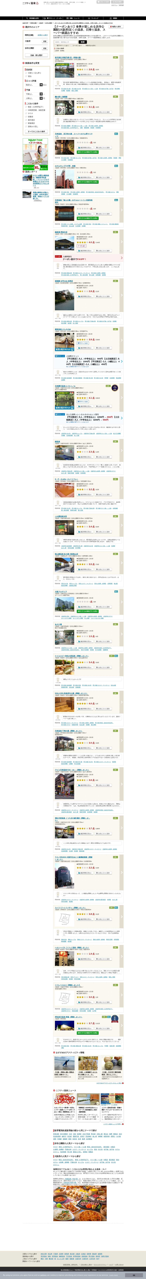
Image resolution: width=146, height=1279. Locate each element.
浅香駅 (63, 380)
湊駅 (81, 127)
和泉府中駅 (64, 226)
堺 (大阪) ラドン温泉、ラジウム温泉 (71, 224)
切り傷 (69, 1152)
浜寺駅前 (89, 1139)
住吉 (120, 1134)
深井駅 (104, 275)
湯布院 (98, 1256)
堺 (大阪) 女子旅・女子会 (106, 88)
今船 (74, 1134)
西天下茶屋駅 (85, 650)
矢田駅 (77, 473)
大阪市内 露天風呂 (66, 812)
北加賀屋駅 (69, 435)
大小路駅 (63, 160)
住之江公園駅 (117, 433)
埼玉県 (50, 1254)
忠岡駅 (84, 226)
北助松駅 (77, 687)
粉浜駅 (76, 851)
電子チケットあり (63, 45)
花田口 (113, 1136)
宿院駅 (115, 158)
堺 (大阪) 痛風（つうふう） (100, 224)
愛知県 (94, 1254)
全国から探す (43, 35)
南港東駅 (118, 1046)
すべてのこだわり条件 (36, 131)
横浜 (42, 1259)
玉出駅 (71, 851)
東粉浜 (115, 1134)
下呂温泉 (69, 1256)
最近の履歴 (117, 2)
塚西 (110, 1134)
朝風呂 (90, 1152)
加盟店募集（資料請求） (70, 1264)
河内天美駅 (71, 548)
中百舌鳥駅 (77, 763)
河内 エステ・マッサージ (86, 583)
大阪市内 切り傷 (77, 546)
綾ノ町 (95, 1136)
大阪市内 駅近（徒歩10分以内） (70, 650)
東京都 (72, 1254)
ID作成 (121, 5)
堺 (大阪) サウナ (65, 724)
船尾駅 (68, 90)
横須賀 (51, 1259)
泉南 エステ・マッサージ (84, 939)
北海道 (83, 1254)
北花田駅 (112, 378)
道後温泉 (85, 1256)
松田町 (79, 1134)
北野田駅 (110, 583)
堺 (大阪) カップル (75, 158)
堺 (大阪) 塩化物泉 (66, 378)
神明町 (100, 1136)
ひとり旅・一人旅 (80, 1147)
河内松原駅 (64, 979)
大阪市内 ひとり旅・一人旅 (104, 433)
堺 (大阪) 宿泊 (65, 158)
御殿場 (72, 1259)
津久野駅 (117, 88)
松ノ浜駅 (75, 323)
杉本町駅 (83, 473)
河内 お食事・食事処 (100, 583)
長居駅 (95, 812)
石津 (79, 1139)
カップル (90, 1149)
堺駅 (120, 158)
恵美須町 (56, 1134)
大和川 (82, 1136)
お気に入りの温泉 (103, 2)
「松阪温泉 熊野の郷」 (70, 1182)
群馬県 (66, 1254)
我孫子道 (76, 1136)
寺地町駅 (98, 127)
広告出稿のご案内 (86, 1264)
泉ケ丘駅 (91, 275)
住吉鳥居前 (57, 1136)
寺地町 (59, 1139)
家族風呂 (31, 123)
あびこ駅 (63, 473)
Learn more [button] (113, 1275)
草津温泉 (44, 1256)
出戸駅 (94, 1011)
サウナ (55, 1147)
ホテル (117, 1149)
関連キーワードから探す (31, 1261)
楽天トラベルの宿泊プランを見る (87, 152)
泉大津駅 (63, 323)
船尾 (83, 1139)
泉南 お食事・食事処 (99, 939)
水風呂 (113, 1147)
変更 (44, 41)
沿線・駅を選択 (36, 55)
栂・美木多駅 (84, 275)
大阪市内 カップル (77, 433)
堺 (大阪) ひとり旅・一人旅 (90, 88)
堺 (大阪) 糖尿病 (114, 224)
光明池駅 (98, 275)
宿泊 (95, 1149)
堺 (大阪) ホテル (110, 192)
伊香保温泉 (76, 1256)
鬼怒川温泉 (105, 1256)
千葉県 (55, 1254)
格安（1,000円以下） (66, 1147)
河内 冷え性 (64, 583)
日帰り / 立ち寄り (34, 73)
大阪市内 (78, 1259)
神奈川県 (44, 1254)
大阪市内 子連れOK (89, 433)
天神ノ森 (100, 1134)
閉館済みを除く (91, 45)
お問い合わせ (119, 1264)
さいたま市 (60, 1259)
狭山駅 (116, 583)
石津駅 (63, 90)
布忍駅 (71, 979)
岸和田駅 (116, 939)
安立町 (69, 1136)
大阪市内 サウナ (111, 471)
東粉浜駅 (81, 851)
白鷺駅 (71, 763)
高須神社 (88, 1136)
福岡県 (100, 1254)
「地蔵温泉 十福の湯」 (71, 1179)
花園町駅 (105, 650)
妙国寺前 (107, 1136)
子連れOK (68, 1149)
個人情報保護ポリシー (67, 1270)
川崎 (46, 1259)
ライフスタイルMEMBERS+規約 (107, 1270)
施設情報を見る (85, 74)
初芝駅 (114, 762)
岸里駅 (92, 650)
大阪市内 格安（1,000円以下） (103, 648)
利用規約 (94, 1270)
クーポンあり (77, 45)
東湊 (69, 1139)
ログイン (114, 5)
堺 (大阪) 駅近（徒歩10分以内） (95, 192)
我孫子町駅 (71, 473)
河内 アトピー (75, 977)
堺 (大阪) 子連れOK (90, 321)
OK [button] (134, 1275)
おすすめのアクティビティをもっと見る (109, 1083)
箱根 (49, 1256)
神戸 (97, 1259)
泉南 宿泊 (64, 939)
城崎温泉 (62, 1256)
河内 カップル (73, 583)
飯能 (67, 1259)
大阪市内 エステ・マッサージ (69, 810)
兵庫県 (61, 1254)
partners (43, 1275)
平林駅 (63, 435)
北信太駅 (71, 687)
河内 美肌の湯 (65, 977)
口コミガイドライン (100, 1264)
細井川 (64, 1136)
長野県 (89, 1254)
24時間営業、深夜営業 (36, 110)
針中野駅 (77, 548)
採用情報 (121, 1270)
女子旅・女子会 (109, 1149)
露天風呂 (106, 1147)
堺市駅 (106, 378)
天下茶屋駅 (98, 650)
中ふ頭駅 (86, 618)
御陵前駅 (86, 127)
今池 (70, 1134)
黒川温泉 (92, 1256)
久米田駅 (77, 226)
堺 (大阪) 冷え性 (76, 88)
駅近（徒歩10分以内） (94, 1147)
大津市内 (92, 1259)
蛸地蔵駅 (63, 941)
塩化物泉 (63, 1152)
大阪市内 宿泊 (65, 616)
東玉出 (106, 1134)
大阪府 (78, 1254)
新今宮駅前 (64, 1134)
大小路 (118, 1136)
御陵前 (65, 1139)
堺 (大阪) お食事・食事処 (96, 126)
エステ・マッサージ (79, 1149)
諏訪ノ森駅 (75, 90)
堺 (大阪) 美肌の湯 (66, 273)
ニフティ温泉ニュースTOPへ (112, 1124)
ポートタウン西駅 (66, 618)
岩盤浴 (85, 1152)
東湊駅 (92, 127)
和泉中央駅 (73, 510)
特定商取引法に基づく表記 (82, 1270)
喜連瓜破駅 (75, 1011)
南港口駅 (112, 1046)
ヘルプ (111, 1264)
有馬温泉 (55, 1256)
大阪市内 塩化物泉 (66, 546)
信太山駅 (71, 226)
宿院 (54, 1139)
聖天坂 (93, 1134)
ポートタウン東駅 (78, 618)
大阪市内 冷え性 (66, 433)
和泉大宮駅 (109, 939)
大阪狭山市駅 (73, 585)
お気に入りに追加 (104, 74)
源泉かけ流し (77, 1152)
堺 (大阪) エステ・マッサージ (81, 273)
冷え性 (100, 1149)
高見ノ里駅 (112, 977)
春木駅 (70, 323)
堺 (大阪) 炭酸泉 (65, 126)
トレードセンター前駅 (97, 618)
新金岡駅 (118, 378)
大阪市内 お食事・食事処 (98, 471)
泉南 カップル (72, 939)
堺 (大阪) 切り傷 (65, 88)
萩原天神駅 (64, 585)
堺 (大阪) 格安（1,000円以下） (70, 127)
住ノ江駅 (76, 435)
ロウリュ (56, 1152)
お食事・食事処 (58, 1149)
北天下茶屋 (86, 1134)
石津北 (74, 1139)
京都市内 (85, 1259)
